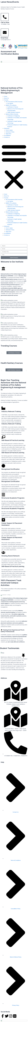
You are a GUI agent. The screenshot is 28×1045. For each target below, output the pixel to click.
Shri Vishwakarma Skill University (14, 101)
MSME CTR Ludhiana (11, 105)
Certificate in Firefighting (13, 116)
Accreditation (7, 135)
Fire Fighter (10, 103)
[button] (14, 166)
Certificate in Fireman (12, 107)
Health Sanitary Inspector (13, 112)
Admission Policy (10, 132)
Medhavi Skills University (12, 114)
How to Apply (9, 130)
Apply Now (8, 133)
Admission (6, 128)
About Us (6, 98)
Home (5, 96)
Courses (6, 100)
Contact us (7, 137)
